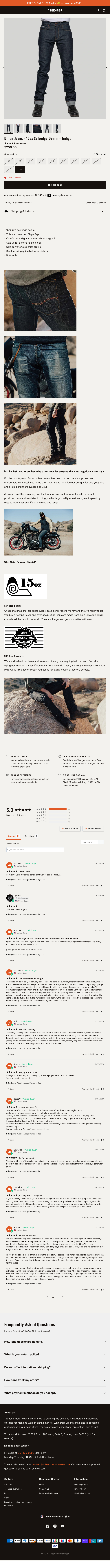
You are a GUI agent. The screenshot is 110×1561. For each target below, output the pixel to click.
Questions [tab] (29, 836)
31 (20, 161)
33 (41, 161)
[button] (97, 885)
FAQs (41, 1484)
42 (9, 169)
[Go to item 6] (57, 128)
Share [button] (12, 885)
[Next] (101, 3)
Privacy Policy (80, 1489)
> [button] (62, 1296)
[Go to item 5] (47, 128)
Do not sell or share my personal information (18, 1503)
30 (9, 161)
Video (6, 1498)
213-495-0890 (26, 1452)
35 (63, 161)
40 (96, 161)
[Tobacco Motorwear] (55, 10)
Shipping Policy (81, 1484)
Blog (6, 1493)
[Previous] (9, 3)
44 (20, 169)
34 (52, 161)
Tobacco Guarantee (13, 1489)
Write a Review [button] (94, 828)
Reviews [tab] (11, 836)
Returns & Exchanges (48, 1493)
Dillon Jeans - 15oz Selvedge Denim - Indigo (23, 879)
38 (85, 161)
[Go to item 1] (8, 128)
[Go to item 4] (37, 128)
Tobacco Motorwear (59, 1553)
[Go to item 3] (28, 128)
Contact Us (44, 1489)
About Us (8, 1484)
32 (30, 161)
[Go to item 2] (18, 128)
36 (74, 161)
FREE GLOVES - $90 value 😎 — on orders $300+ (55, 3)
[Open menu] (6, 10)
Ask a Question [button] (71, 828)
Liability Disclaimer (82, 1493)
